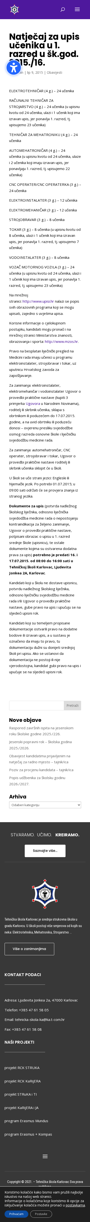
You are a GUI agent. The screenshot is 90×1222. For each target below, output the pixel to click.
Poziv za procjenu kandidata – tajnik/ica (41, 769)
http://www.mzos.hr (61, 341)
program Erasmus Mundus (26, 1120)
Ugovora (33, 403)
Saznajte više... (45, 850)
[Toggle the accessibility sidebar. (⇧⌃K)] (13, 67)
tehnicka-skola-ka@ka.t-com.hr (40, 1019)
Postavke (41, 1214)
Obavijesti (54, 72)
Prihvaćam (16, 1214)
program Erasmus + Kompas (28, 1134)
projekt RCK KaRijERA (23, 1081)
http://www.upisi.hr (38, 301)
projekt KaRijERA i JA (21, 1107)
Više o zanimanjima (29, 948)
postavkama (75, 1205)
